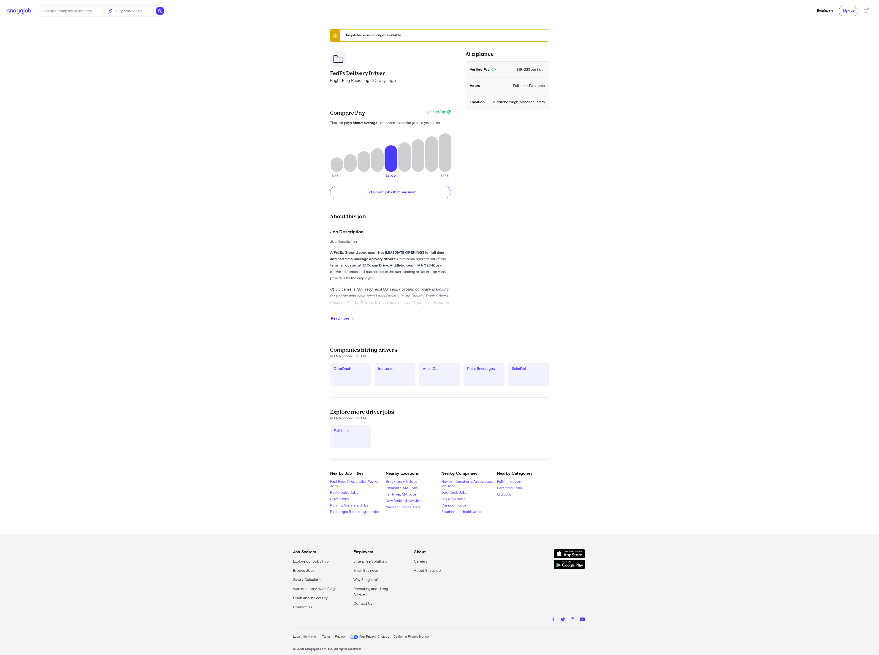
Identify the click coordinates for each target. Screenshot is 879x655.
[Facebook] (553, 620)
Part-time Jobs (509, 488)
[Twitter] (563, 620)
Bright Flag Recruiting (349, 81)
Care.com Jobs (454, 505)
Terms (326, 636)
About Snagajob (427, 570)
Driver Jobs (339, 499)
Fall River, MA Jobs (401, 494)
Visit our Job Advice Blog (314, 589)
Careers (420, 561)
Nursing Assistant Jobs (349, 505)
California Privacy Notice (411, 636)
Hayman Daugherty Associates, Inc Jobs (467, 484)
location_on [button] (111, 11)
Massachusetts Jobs (403, 507)
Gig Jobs (504, 494)
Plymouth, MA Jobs (402, 488)
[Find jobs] (160, 11)
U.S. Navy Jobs (453, 499)
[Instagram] (572, 620)
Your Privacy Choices (374, 636)
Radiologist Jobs (344, 492)
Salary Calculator (307, 580)
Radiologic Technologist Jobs (354, 512)
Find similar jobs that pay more (390, 192)
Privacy (340, 636)
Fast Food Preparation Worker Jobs (355, 484)
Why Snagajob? (366, 580)
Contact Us (302, 607)
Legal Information (305, 636)
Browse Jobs (303, 570)
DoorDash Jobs (454, 492)
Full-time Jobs (509, 481)
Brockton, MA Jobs (401, 481)
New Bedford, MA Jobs (404, 501)
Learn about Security (310, 598)
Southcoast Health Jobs (461, 512)
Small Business (365, 570)
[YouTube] (582, 620)
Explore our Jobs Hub (311, 561)
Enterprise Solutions (370, 561)
